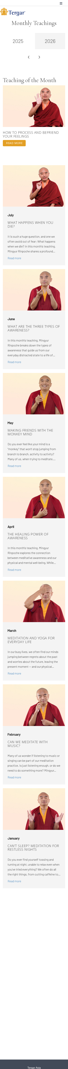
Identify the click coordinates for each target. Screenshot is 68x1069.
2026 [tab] (50, 41)
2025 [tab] (18, 41)
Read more (14, 143)
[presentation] (28, 56)
